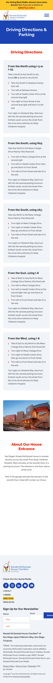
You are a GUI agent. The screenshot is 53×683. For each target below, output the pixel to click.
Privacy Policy (9, 666)
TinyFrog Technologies (21, 676)
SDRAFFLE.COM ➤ (26, 8)
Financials (32, 666)
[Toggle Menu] (46, 15)
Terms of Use (21, 666)
